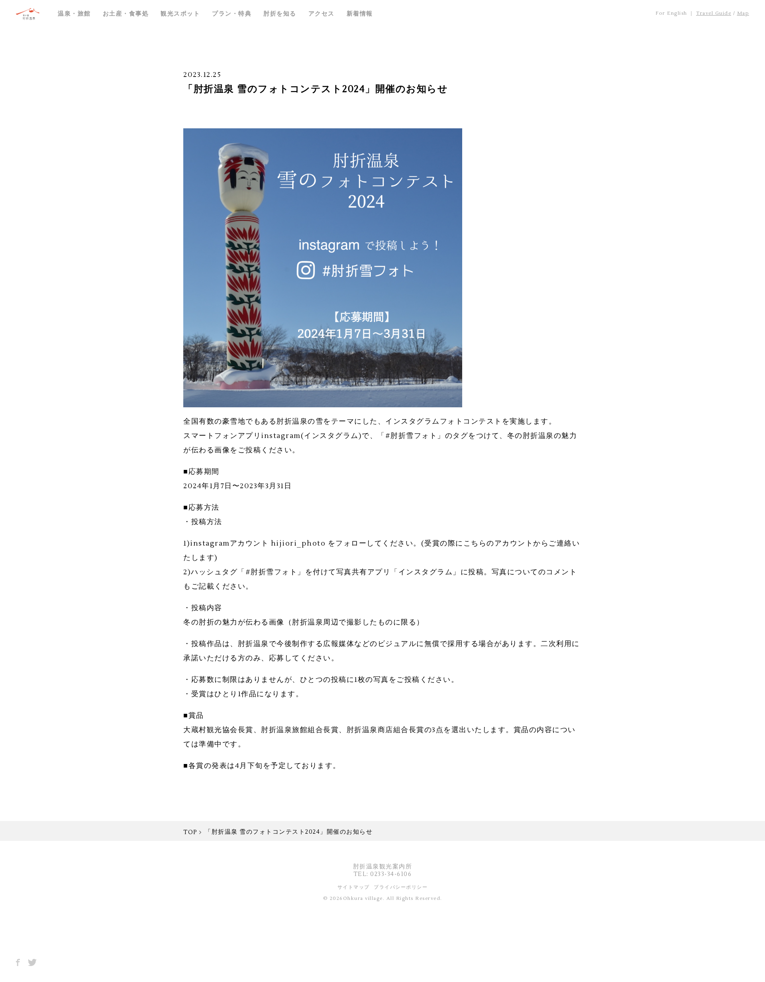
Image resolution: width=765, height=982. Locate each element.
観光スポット (180, 14)
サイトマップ (353, 887)
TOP (190, 832)
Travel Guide (713, 13)
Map (743, 13)
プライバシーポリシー (401, 887)
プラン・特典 (231, 14)
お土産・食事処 (126, 14)
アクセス (321, 14)
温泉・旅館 (74, 14)
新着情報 (360, 14)
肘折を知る (279, 14)
